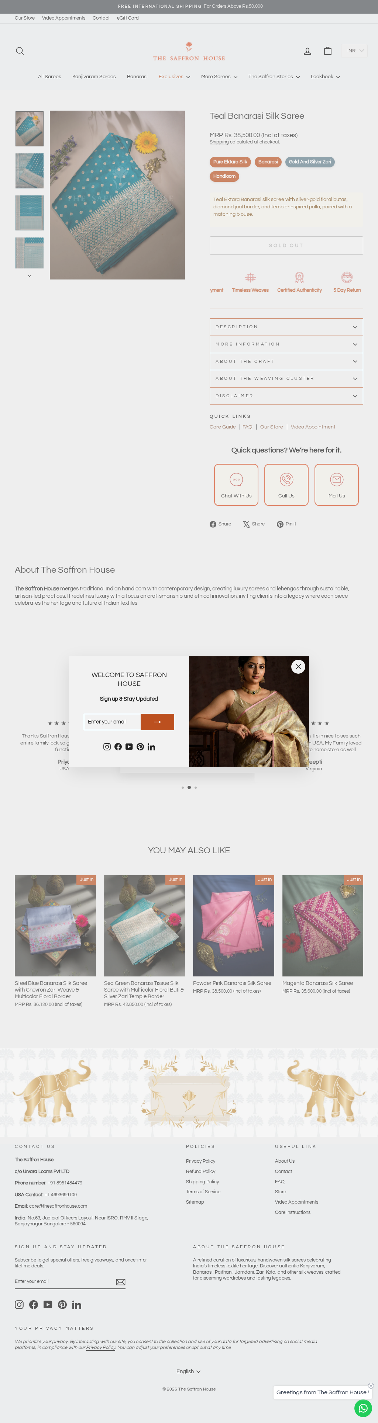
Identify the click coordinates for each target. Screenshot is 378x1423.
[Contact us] (363, 1408)
